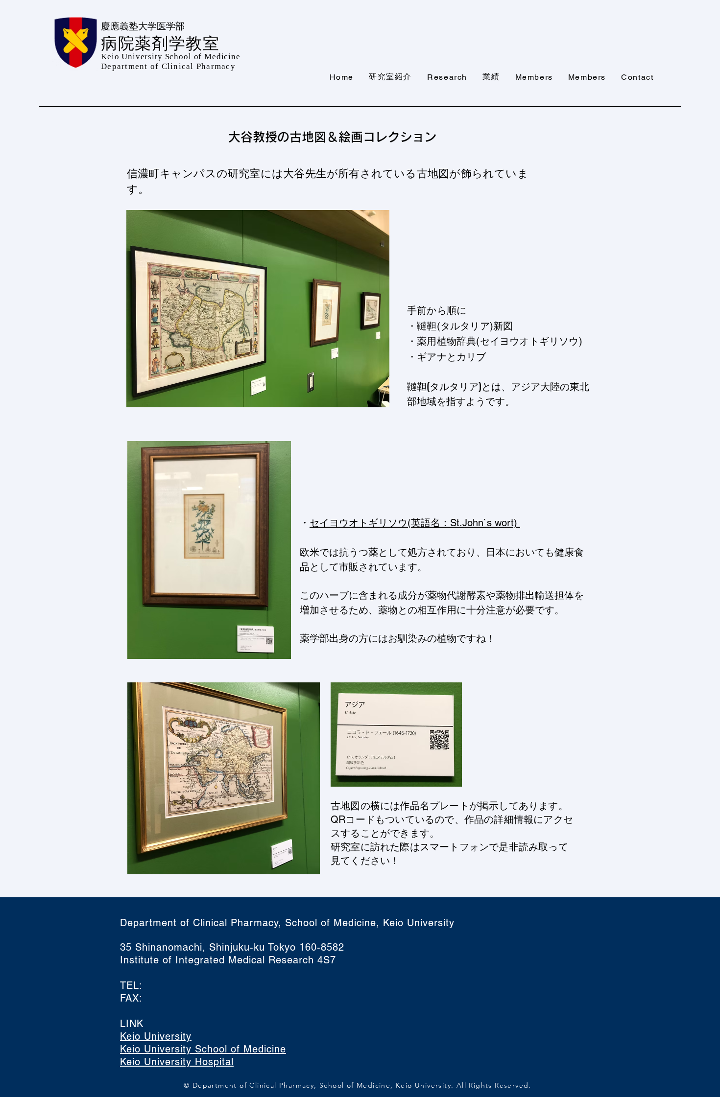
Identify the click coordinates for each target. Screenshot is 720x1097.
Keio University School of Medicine (203, 1049)
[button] (390, 77)
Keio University (156, 1036)
